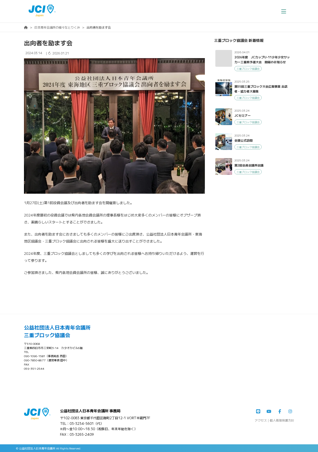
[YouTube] (269, 411)
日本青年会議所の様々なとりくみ (57, 27)
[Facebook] (279, 411)
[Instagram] (290, 411)
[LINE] (258, 411)
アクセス (261, 420)
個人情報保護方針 (282, 420)
